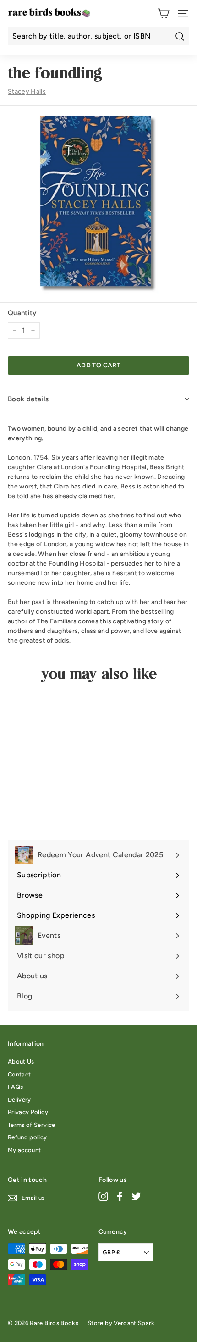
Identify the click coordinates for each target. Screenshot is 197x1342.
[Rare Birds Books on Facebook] (120, 1196)
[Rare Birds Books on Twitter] (136, 1196)
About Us (21, 1061)
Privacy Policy (28, 1112)
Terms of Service (31, 1124)
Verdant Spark (134, 1323)
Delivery (19, 1099)
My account (24, 1150)
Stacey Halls (27, 91)
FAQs (15, 1086)
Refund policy (27, 1137)
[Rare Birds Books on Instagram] (103, 1196)
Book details (28, 399)
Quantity (22, 313)
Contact (19, 1074)
